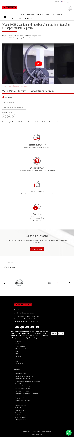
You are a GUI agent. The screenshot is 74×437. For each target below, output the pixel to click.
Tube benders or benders (22, 391)
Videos (11, 35)
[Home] (7, 7)
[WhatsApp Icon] (69, 433)
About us (18, 356)
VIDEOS (22, 14)
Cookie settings (33, 338)
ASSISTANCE (30, 14)
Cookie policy (24, 338)
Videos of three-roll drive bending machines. (28, 35)
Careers (56, 1)
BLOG (47, 14)
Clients (17, 361)
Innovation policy (47, 431)
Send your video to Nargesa (15, 107)
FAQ (53, 14)
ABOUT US (60, 14)
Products (18, 341)
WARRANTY (40, 14)
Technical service (20, 346)
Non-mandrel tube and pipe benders (26, 386)
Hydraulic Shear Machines (23, 378)
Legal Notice (36, 431)
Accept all (61, 333)
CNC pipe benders (21, 419)
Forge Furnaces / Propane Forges (25, 376)
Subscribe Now (37, 249)
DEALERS (12, 18)
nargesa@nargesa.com (20, 321)
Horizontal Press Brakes (22, 403)
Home (5, 16)
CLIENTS (20, 18)
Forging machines (21, 398)
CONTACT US (28, 18)
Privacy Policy (27, 431)
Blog (17, 351)
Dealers (18, 359)
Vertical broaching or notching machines (27, 393)
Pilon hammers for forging (23, 388)
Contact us (10, 103)
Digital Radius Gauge (21, 373)
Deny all (54, 333)
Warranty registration (21, 349)
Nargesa (4, 35)
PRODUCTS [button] (13, 13)
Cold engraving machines (23, 400)
